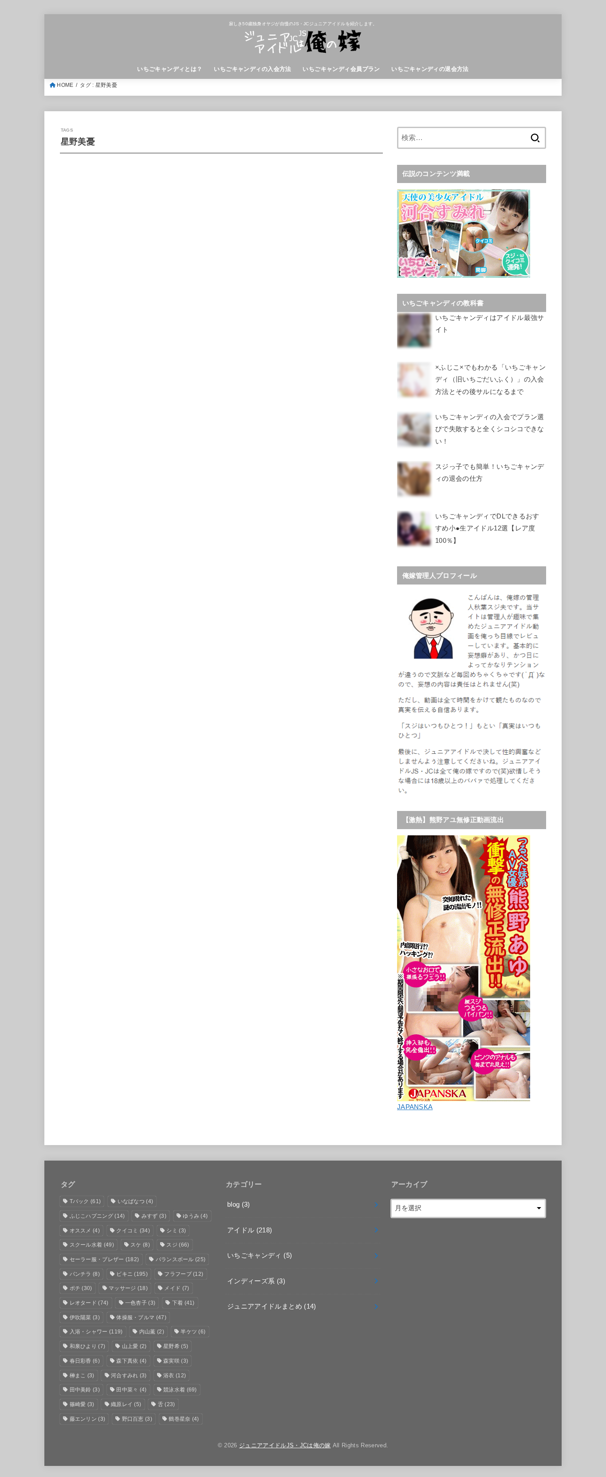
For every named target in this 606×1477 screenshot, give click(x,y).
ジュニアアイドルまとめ (271, 1306)
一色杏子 (140, 1303)
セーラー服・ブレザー (104, 1259)
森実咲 (175, 1361)
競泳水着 (180, 1390)
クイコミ (133, 1231)
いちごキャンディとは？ (170, 69)
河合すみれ (129, 1375)
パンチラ (85, 1274)
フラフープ (183, 1274)
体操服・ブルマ (141, 1317)
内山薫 (151, 1332)
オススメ (85, 1231)
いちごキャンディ (259, 1255)
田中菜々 (131, 1390)
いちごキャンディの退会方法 (429, 69)
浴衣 (174, 1375)
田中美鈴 (85, 1390)
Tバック (85, 1201)
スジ (177, 1245)
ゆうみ (195, 1216)
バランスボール (181, 1259)
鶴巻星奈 (184, 1419)
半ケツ (193, 1332)
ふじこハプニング (97, 1216)
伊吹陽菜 (85, 1317)
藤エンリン (88, 1419)
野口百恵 (137, 1419)
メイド (176, 1288)
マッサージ (128, 1288)
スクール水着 (92, 1245)
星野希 (175, 1346)
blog (238, 1204)
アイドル (249, 1230)
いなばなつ (135, 1201)
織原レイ (126, 1404)
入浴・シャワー (96, 1332)
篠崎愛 (82, 1404)
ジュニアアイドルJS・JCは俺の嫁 (285, 1445)
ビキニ (132, 1274)
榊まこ (82, 1375)
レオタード (89, 1303)
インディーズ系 (256, 1281)
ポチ (81, 1288)
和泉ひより (88, 1346)
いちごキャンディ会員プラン (341, 69)
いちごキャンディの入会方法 (252, 69)
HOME (65, 85)
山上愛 (134, 1346)
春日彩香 (85, 1361)
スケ (140, 1245)
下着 (183, 1303)
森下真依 (131, 1361)
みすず (154, 1216)
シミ (176, 1231)
